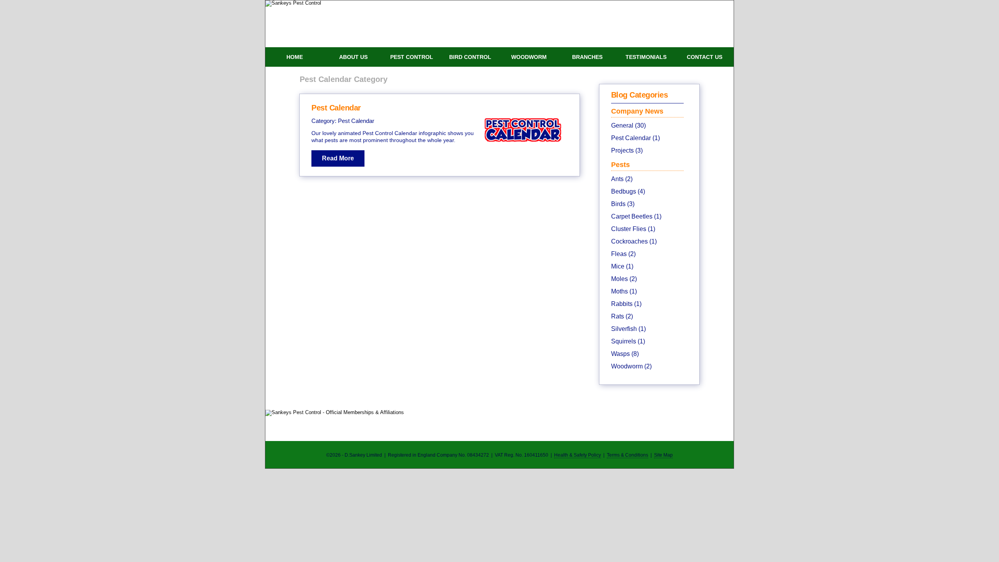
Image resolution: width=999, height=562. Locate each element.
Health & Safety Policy (577, 455)
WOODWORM (529, 57)
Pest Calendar (336, 107)
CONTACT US (704, 57)
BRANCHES (587, 57)
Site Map (663, 455)
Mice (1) (622, 266)
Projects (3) (627, 150)
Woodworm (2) (631, 366)
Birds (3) (623, 204)
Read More (338, 158)
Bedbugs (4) (628, 191)
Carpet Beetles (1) (636, 216)
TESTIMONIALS (646, 57)
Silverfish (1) (628, 328)
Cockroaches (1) (634, 241)
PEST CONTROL (411, 57)
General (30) (628, 125)
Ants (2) (622, 179)
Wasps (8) (625, 353)
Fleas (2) (623, 254)
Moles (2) (624, 279)
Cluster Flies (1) (633, 229)
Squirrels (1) (628, 341)
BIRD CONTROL (470, 57)
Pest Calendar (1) (635, 138)
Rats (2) (622, 316)
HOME (294, 57)
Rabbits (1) (626, 304)
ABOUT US (353, 57)
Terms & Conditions (627, 455)
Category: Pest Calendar (342, 120)
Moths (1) (624, 291)
